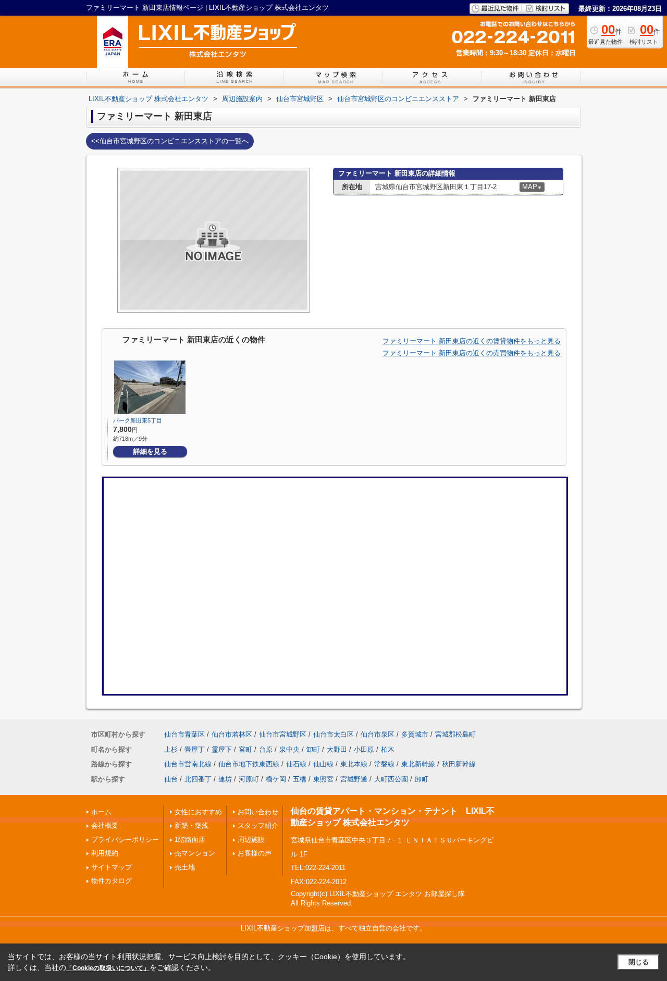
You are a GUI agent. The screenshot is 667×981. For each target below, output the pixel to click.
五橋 (299, 779)
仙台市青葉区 (184, 734)
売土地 (185, 867)
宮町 (245, 749)
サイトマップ (111, 867)
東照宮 (323, 779)
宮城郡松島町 (455, 734)
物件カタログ (111, 881)
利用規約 (104, 853)
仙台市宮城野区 (282, 734)
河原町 (249, 779)
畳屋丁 (194, 749)
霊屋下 (222, 749)
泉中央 (289, 749)
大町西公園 (391, 779)
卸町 (313, 749)
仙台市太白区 (333, 734)
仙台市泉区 (377, 734)
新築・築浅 (191, 825)
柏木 (387, 749)
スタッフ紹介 (258, 825)
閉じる (638, 962)
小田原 (364, 749)
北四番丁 (198, 779)
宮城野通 (353, 779)
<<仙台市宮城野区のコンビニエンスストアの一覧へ (170, 141)
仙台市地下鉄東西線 (248, 764)
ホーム (101, 812)
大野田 (337, 749)
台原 (266, 749)
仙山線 (323, 764)
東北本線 (353, 764)
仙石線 (296, 764)
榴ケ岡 (276, 779)
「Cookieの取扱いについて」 (108, 968)
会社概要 (104, 825)
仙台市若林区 (232, 734)
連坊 (225, 779)
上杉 (171, 749)
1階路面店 (190, 839)
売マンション (195, 853)
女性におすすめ (198, 812)
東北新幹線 (418, 764)
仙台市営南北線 (188, 764)
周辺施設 (251, 839)
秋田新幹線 (459, 764)
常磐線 (384, 764)
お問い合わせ (258, 812)
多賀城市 (414, 734)
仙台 (171, 779)
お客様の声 (254, 853)
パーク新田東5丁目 (137, 420)
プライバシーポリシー (125, 839)
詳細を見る (150, 451)
